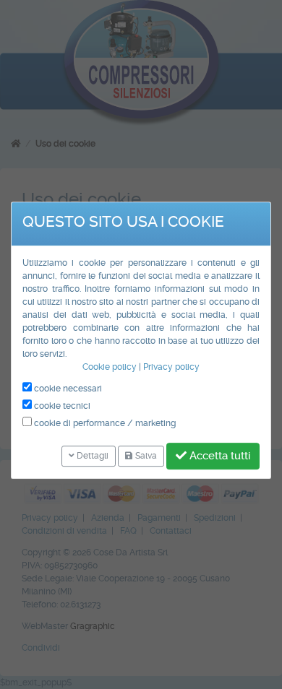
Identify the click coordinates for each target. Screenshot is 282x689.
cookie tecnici (61, 406)
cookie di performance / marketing (104, 423)
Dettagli (91, 456)
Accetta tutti (218, 455)
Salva (145, 456)
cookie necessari (67, 389)
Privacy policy (171, 367)
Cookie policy (109, 367)
